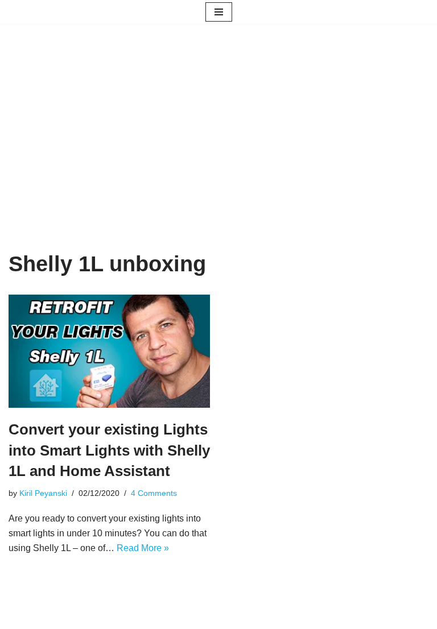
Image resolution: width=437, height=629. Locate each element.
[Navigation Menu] (218, 12)
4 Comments (154, 493)
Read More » (143, 548)
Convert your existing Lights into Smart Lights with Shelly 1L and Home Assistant (109, 450)
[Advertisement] (218, 154)
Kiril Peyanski (43, 493)
